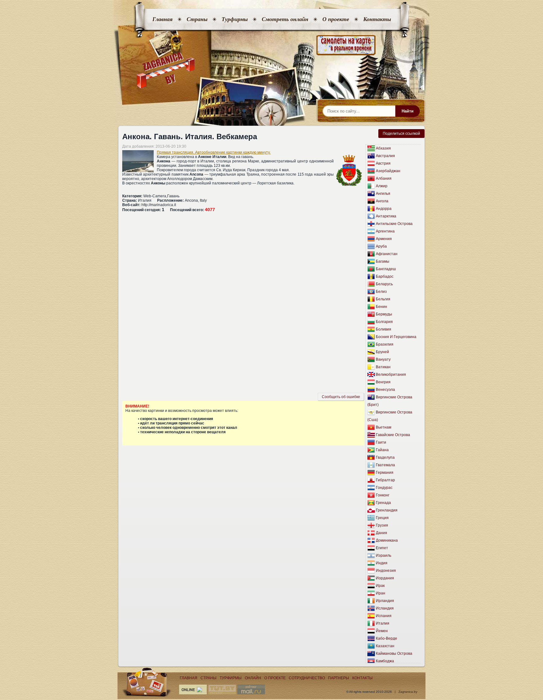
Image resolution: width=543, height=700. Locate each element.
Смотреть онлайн (285, 19)
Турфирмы (235, 19)
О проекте (335, 19)
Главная (162, 19)
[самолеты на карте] (271, 45)
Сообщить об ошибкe (341, 397)
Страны (197, 19)
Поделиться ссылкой (401, 133)
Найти (408, 111)
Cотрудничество (307, 678)
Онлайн (253, 678)
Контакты (377, 19)
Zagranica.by (407, 691)
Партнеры (338, 678)
